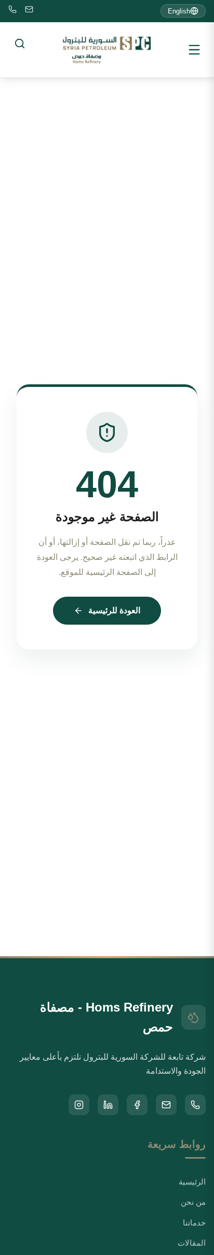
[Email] (29, 11)
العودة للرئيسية (114, 610)
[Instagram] (79, 1104)
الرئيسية (192, 1181)
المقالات (192, 1242)
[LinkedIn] (108, 1104)
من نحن (193, 1202)
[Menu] (194, 49)
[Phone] (12, 11)
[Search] (19, 43)
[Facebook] (137, 1104)
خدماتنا (194, 1222)
